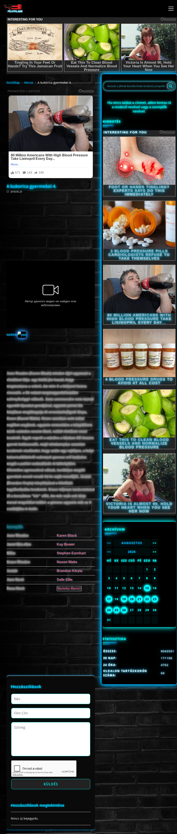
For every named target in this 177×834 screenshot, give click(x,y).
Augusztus (132, 543)
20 (132, 599)
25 (117, 610)
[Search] (170, 86)
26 (124, 610)
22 (147, 599)
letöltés (12, 335)
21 (139, 599)
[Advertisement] (50, 221)
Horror (28, 82)
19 (124, 599)
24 (109, 610)
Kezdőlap (13, 82)
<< (109, 543)
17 (109, 599)
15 (147, 588)
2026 (132, 552)
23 (155, 599)
